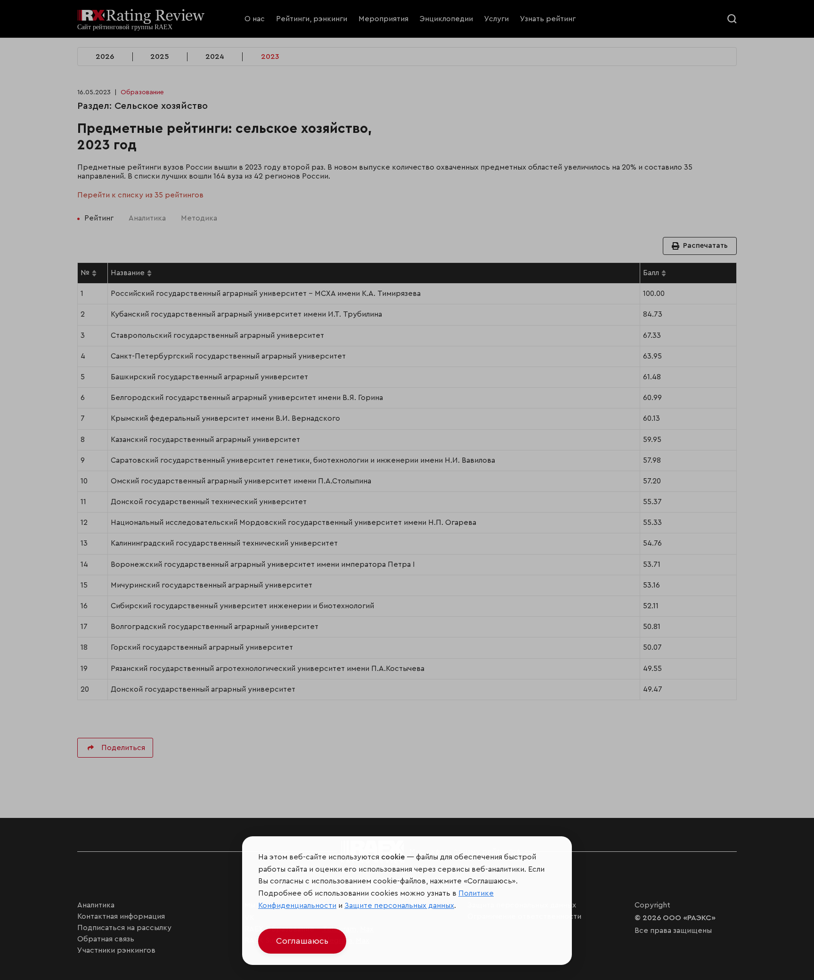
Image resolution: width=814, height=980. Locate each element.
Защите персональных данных (399, 905)
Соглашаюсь (302, 941)
